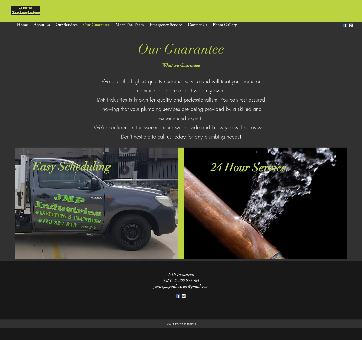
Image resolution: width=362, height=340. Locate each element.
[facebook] (345, 25)
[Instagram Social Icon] (351, 25)
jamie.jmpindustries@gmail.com (181, 286)
